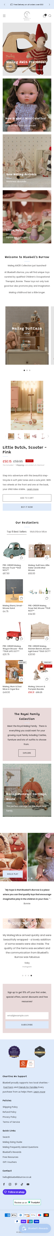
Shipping (20, 465)
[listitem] (27, 4)
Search (6, 1137)
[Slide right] (48, 436)
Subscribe (27, 1024)
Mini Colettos (14, 874)
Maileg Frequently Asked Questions (20, 1147)
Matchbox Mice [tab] (38, 531)
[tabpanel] (27, 618)
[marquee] (27, 923)
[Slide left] (6, 436)
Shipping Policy (10, 1107)
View (27, 341)
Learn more (33, 489)
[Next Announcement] (49, 4)
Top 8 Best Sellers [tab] (17, 531)
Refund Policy (9, 1112)
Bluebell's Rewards (12, 1152)
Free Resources (10, 1157)
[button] (22, 878)
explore (27, 753)
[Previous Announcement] (4, 4)
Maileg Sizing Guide (12, 1142)
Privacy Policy (9, 1117)
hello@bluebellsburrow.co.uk (17, 1177)
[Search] (49, 15)
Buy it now (27, 507)
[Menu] (4, 15)
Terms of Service (11, 1122)
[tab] (24, 370)
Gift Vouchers (10, 1162)
